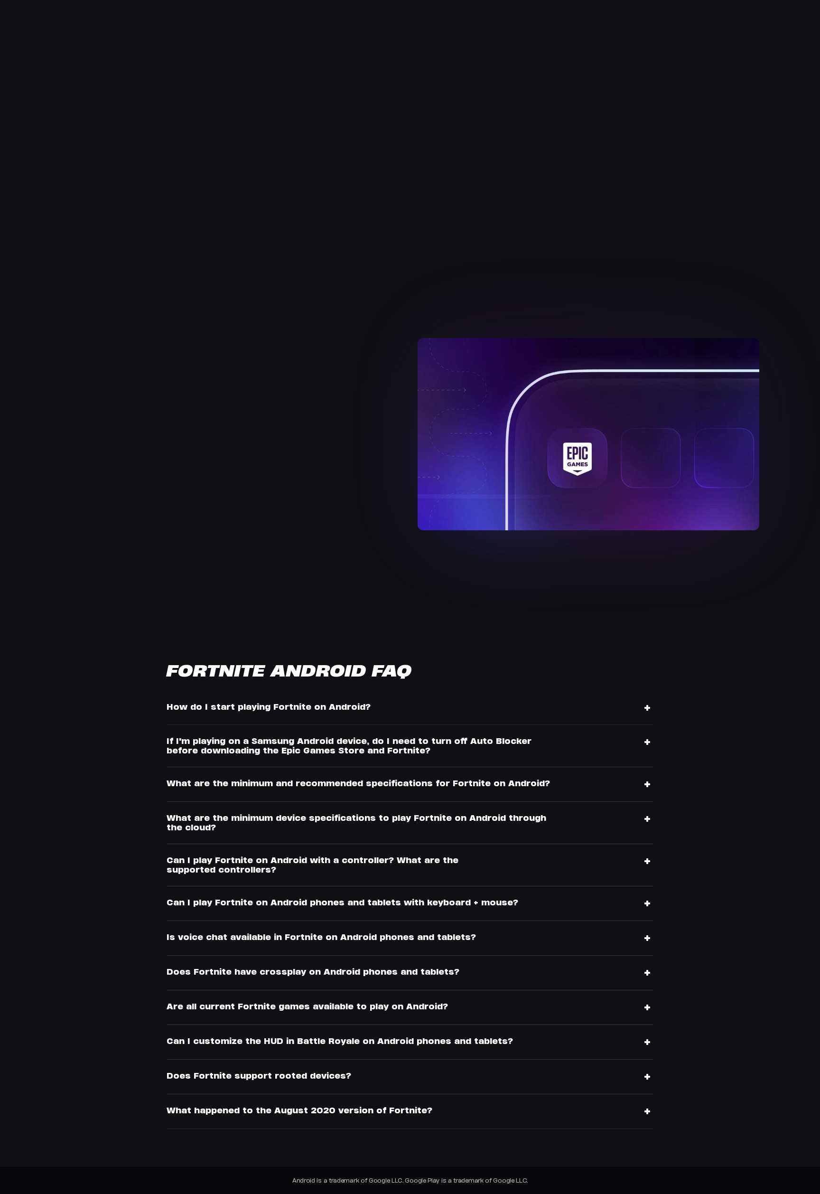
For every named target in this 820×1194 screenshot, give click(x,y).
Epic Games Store (154, 404)
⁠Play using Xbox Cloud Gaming (122, 493)
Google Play (106, 431)
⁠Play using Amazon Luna (110, 520)
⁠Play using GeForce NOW (110, 507)
